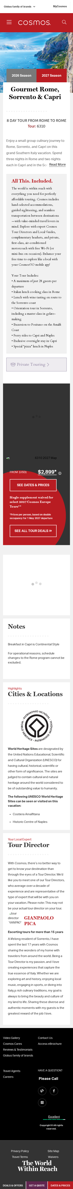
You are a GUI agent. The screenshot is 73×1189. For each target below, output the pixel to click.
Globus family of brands (17, 6)
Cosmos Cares (12, 1044)
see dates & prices (33, 485)
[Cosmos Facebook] (54, 1091)
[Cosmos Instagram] (42, 1102)
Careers (8, 1077)
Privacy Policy (20, 1151)
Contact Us (45, 1038)
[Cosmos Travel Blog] (42, 1091)
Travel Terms (20, 1157)
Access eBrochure (50, 1044)
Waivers (53, 1157)
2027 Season (51, 75)
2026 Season (21, 75)
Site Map (53, 1151)
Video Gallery (11, 1038)
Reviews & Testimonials (17, 1049)
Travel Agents (11, 1071)
